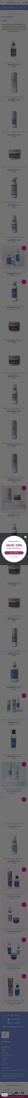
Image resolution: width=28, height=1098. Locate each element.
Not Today (14, 557)
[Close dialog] (25, 537)
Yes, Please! (14, 553)
